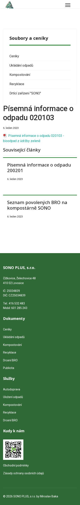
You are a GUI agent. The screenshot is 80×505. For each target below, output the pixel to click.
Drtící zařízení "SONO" (25, 93)
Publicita (8, 368)
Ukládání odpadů (21, 65)
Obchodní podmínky (16, 465)
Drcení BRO (10, 360)
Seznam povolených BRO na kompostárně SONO (37, 205)
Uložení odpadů (13, 397)
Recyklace (16, 84)
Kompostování (19, 75)
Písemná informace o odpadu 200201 (39, 167)
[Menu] (67, 5)
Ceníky (14, 56)
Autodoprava (11, 389)
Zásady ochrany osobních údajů (23, 473)
